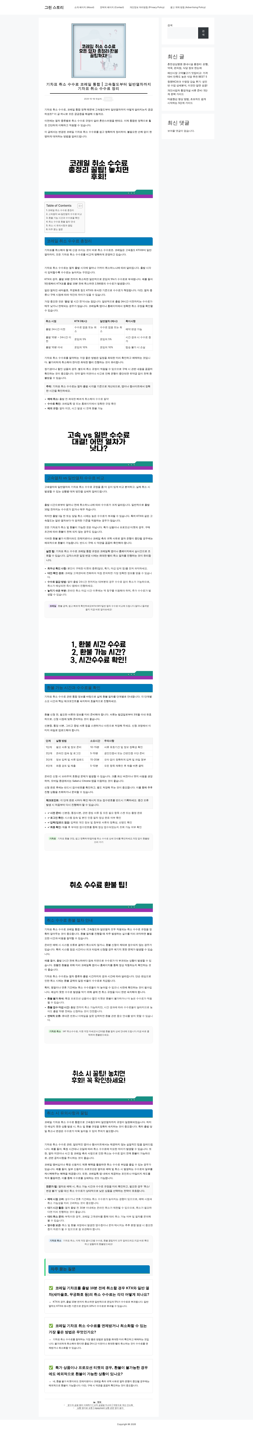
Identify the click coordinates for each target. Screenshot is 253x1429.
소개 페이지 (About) (84, 7)
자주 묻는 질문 (55, 229)
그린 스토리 (54, 7)
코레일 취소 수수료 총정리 (61, 210)
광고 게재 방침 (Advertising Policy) (188, 7)
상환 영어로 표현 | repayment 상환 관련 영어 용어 (100, 1408)
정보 (99, 1402)
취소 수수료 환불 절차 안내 (62, 221)
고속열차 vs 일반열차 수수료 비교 (65, 214)
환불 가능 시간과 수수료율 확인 (64, 217)
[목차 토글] (78, 205)
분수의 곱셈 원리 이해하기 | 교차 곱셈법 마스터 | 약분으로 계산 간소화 (100, 1405)
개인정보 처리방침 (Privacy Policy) (147, 7)
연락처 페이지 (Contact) (112, 7)
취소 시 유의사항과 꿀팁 (60, 225)
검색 (169, 25)
